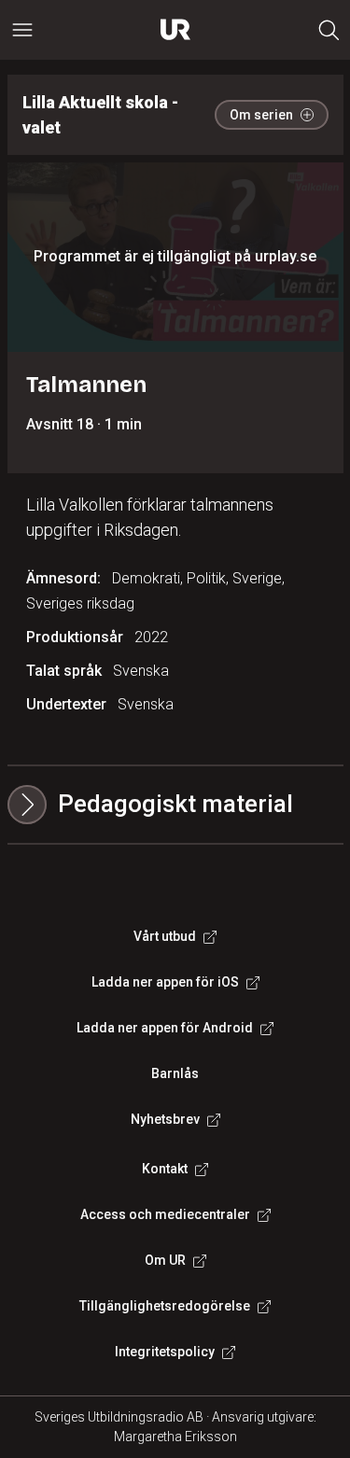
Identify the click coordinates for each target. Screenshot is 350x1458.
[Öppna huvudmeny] (22, 30)
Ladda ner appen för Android (165, 1027)
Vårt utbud (164, 936)
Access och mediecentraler (165, 1214)
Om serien (261, 114)
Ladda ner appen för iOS (165, 981)
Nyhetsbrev (165, 1119)
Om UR (165, 1260)
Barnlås (175, 1073)
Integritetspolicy (165, 1351)
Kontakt (165, 1168)
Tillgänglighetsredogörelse (164, 1305)
